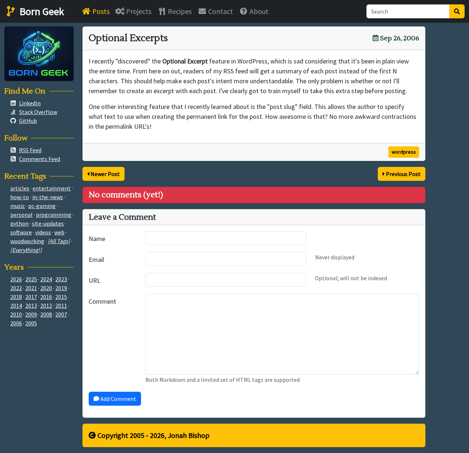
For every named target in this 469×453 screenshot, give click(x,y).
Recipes (179, 11)
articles (19, 188)
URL (94, 280)
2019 (61, 288)
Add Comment (117, 398)
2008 (46, 314)
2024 (46, 279)
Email (96, 259)
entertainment (52, 188)
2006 (16, 323)
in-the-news (47, 197)
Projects (138, 11)
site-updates (48, 223)
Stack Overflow (38, 112)
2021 (31, 288)
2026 (16, 279)
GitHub (28, 120)
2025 (31, 279)
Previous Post (403, 174)
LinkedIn (30, 103)
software (21, 232)
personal (21, 214)
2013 (31, 305)
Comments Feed (39, 158)
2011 (61, 305)
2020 (46, 288)
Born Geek (40, 11)
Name (97, 238)
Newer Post (104, 174)
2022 (16, 288)
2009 (31, 314)
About (258, 11)
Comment (102, 301)
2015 (61, 296)
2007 (61, 314)
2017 (31, 296)
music (17, 205)
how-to (19, 197)
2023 (61, 279)
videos (43, 232)
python (19, 223)
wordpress (404, 152)
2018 (16, 296)
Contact (220, 11)
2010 (16, 314)
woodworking (27, 241)
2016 (46, 296)
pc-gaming (42, 205)
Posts (100, 11)
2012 (46, 305)
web (59, 232)
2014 (16, 305)
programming (53, 214)
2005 (31, 323)
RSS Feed (30, 150)
